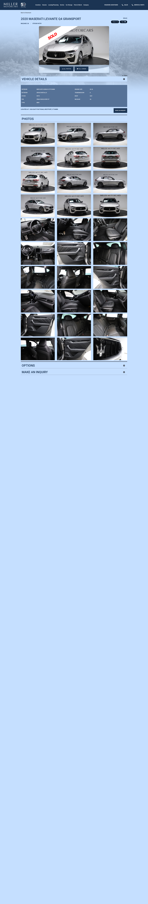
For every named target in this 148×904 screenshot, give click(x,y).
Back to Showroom (26, 12)
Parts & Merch (78, 5)
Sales (126, 5)
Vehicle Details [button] (34, 79)
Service (62, 5)
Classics (44, 5)
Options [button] (28, 365)
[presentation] (105, 69)
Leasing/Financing (53, 5)
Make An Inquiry (120, 110)
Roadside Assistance (111, 5)
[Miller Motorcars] (15, 5)
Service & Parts (139, 5)
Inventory (38, 5)
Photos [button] (28, 119)
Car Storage (69, 5)
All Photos (67, 69)
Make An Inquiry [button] (35, 372)
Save (125, 75)
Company (86, 5)
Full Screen (82, 69)
